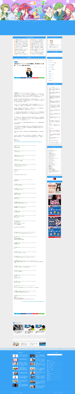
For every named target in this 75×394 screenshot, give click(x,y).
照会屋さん (50, 166)
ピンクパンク (51, 161)
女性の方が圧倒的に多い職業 (53, 140)
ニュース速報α (52, 69)
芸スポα (51, 80)
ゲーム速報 (51, 67)
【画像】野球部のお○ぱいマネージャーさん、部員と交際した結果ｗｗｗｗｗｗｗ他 (54, 117)
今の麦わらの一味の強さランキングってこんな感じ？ (38, 49)
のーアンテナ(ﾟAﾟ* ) (52, 160)
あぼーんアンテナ (51, 157)
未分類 (49, 375)
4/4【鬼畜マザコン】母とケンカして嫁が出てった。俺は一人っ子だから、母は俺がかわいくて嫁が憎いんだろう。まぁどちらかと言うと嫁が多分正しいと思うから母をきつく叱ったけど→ (54, 106)
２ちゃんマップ (51, 172)
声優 (50, 71)
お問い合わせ (35, 21)
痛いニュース (52, 78)
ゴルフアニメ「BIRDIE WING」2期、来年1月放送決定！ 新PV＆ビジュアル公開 (41, 52)
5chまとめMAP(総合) (52, 169)
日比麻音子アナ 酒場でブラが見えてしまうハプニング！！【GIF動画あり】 (54, 125)
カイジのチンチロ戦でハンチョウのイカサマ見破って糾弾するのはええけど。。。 (25, 44)
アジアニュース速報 (53, 62)
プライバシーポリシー (27, 21)
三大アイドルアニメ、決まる (19, 47)
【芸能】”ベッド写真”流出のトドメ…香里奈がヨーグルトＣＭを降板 (40, 47)
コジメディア (51, 167)
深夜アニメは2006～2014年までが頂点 (20, 50)
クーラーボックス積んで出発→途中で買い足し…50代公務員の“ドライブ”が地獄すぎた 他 (42, 41)
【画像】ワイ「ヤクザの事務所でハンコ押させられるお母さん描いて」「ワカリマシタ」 (54, 111)
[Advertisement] (37, 29)
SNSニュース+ (52, 60)
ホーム (15, 21)
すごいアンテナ (51, 156)
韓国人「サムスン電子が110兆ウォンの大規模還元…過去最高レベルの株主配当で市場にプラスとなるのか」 (54, 89)
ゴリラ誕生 (50, 128)
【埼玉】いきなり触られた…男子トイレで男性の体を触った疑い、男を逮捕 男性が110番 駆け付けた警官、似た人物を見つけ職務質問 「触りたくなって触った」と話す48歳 (54, 97)
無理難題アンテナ (51, 168)
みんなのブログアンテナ (52, 154)
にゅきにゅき (51, 152)
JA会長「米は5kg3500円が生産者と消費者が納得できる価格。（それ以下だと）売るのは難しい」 (54, 93)
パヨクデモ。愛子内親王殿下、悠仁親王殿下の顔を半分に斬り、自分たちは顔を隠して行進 (54, 135)
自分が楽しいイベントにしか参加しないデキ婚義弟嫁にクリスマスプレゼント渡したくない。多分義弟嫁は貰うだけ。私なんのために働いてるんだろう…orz (54, 101)
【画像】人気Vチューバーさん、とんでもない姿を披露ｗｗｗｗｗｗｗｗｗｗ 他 (41, 44)
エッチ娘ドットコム (52, 155)
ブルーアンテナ (51, 162)
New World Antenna (52, 153)
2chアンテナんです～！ (52, 164)
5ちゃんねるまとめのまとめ (53, 150)
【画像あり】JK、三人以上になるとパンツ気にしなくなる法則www (24, 41)
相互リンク (20, 21)
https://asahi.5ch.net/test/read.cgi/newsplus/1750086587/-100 (34, 301)
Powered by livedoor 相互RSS (54, 142)
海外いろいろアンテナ (52, 165)
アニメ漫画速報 (50, 364)
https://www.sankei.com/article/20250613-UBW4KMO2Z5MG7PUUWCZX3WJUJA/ (28, 141)
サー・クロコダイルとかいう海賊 (19, 52)
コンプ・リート (51, 151)
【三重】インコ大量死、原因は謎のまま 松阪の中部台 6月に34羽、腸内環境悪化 (54, 131)
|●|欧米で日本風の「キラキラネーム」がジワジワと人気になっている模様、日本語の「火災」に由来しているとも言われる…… (54, 121)
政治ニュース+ (52, 73)
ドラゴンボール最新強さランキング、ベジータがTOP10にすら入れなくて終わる (41, 50)
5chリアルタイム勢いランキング (53, 158)
